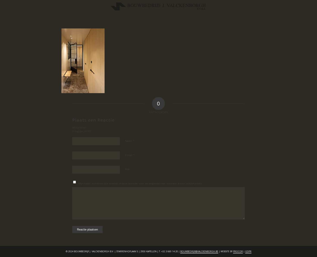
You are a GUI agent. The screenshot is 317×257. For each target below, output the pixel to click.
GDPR (248, 251)
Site (127, 169)
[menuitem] (86, 20)
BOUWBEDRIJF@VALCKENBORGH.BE (199, 251)
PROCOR (238, 251)
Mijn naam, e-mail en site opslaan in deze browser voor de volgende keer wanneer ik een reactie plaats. (140, 183)
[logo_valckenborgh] (158, 7)
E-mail (130, 155)
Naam (129, 141)
